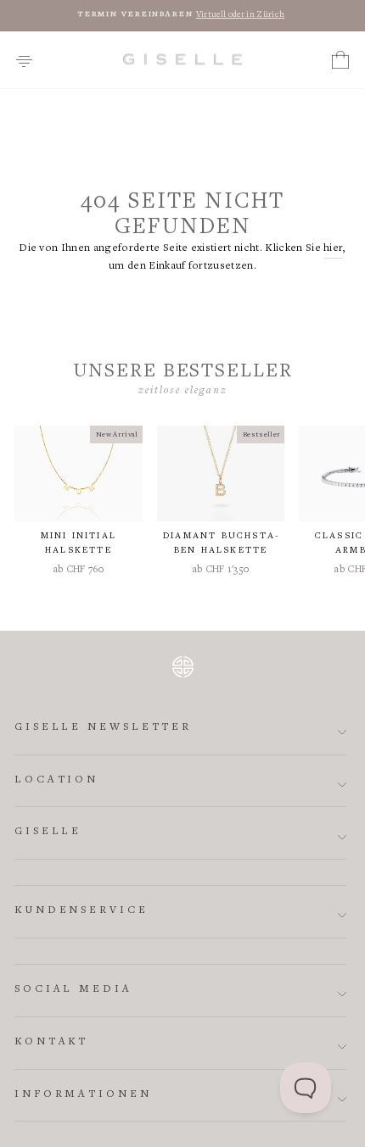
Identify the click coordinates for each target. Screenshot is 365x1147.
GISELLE (47, 832)
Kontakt (51, 1042)
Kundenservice (81, 910)
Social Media (73, 989)
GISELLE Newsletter (103, 727)
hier (333, 248)
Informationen (83, 1094)
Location (56, 780)
